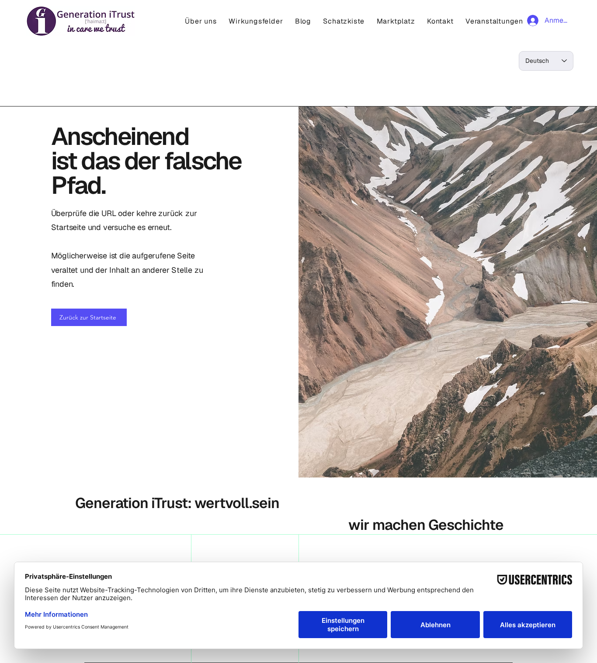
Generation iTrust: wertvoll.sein (177, 503)
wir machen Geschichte (425, 524)
